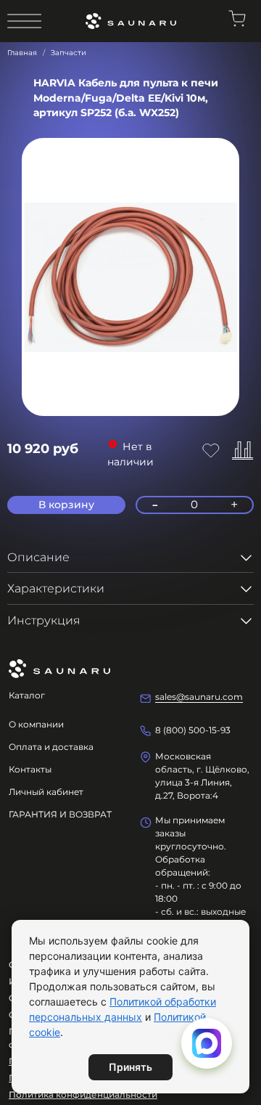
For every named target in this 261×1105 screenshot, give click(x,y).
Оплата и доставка (51, 746)
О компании (36, 724)
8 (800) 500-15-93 (193, 730)
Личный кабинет (46, 791)
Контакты (30, 769)
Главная (22, 52)
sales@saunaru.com (199, 696)
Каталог (27, 695)
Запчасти (68, 52)
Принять (130, 1067)
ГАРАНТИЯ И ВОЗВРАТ (60, 814)
